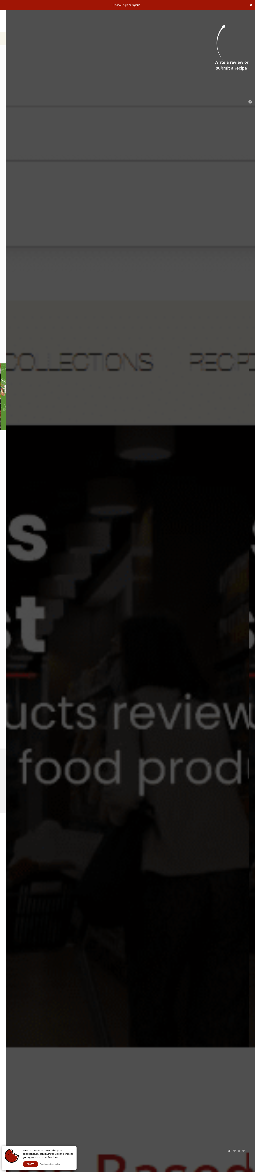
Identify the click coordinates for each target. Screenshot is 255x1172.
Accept (30, 1164)
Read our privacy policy (50, 1164)
